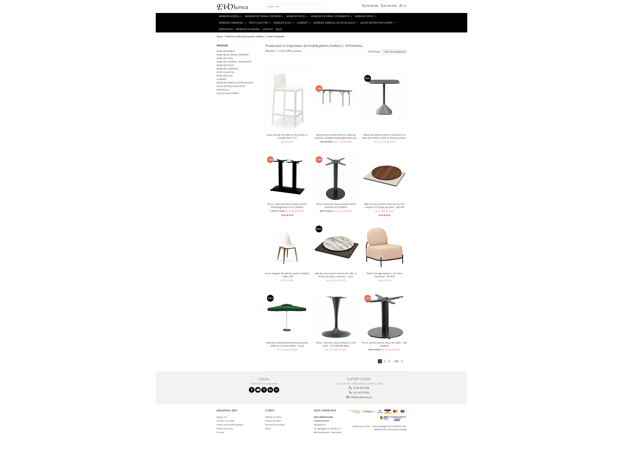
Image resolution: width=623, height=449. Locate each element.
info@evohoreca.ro (361, 397)
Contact (267, 29)
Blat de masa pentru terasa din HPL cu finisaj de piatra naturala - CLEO (336, 275)
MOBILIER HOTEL (225, 58)
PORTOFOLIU (223, 89)
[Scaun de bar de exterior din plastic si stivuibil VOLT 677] (287, 97)
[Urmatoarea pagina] (402, 361)
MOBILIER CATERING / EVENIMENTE (234, 61)
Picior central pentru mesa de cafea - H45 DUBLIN (384, 344)
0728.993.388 (361, 387)
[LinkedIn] (270, 390)
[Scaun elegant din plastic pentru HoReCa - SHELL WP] (287, 247)
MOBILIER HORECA (226, 51)
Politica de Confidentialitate (230, 424)
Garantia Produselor (275, 424)
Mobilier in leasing (247, 29)
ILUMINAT (221, 79)
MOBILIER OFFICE (225, 65)
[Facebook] (252, 390)
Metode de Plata (273, 417)
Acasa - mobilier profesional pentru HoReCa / (241, 36)
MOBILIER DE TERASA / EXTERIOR (233, 54)
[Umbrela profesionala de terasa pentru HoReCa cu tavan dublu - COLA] (287, 316)
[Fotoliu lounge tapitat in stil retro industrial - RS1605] (384, 247)
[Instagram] (276, 390)
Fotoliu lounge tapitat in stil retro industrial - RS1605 (384, 275)
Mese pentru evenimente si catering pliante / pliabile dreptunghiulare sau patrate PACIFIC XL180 (335, 136)
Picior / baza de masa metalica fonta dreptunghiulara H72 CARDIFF (287, 206)
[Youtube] (258, 390)
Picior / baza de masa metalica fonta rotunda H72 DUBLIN (335, 206)
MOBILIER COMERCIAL (227, 68)
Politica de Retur (273, 420)
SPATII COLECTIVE (225, 72)
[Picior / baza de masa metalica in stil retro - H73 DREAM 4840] (336, 316)
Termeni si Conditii (225, 420)
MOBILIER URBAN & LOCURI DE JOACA (235, 82)
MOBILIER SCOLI (225, 75)
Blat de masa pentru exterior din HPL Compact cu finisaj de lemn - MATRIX (384, 206)
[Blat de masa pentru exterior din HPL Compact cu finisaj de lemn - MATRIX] (384, 178)
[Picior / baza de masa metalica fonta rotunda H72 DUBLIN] (336, 178)
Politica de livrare (225, 428)
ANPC (268, 428)
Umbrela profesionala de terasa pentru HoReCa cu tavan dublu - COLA (287, 344)
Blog (279, 29)
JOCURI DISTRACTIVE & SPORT (231, 86)
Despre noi (222, 417)
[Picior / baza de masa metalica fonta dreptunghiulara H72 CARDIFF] (287, 178)
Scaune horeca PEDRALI (228, 93)
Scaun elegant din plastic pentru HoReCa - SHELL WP (287, 275)
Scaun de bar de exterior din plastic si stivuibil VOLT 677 (287, 136)
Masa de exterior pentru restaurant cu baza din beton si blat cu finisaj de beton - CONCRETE (384, 136)
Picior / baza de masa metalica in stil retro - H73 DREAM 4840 (336, 344)
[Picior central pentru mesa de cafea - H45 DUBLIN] (384, 316)
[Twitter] (264, 390)
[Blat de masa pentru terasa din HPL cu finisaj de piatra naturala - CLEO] (336, 247)
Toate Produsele (275, 36)
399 (396, 361)
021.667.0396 (361, 392)
